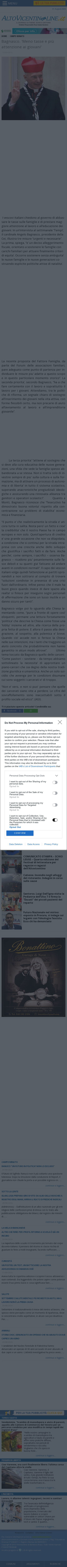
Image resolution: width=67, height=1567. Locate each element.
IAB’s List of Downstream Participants (37, 766)
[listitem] (33, 775)
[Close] (61, 723)
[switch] (55, 782)
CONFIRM (20, 833)
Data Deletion (16, 844)
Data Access (33, 844)
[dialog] (33, 783)
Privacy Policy (51, 844)
